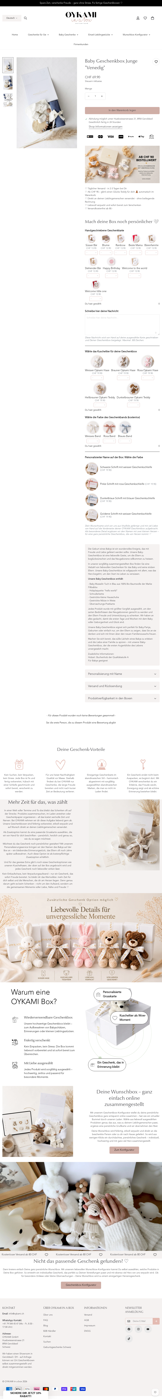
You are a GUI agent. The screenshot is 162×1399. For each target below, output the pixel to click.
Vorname (91, 698)
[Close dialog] (138, 657)
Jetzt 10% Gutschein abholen (112, 725)
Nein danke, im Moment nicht (112, 735)
